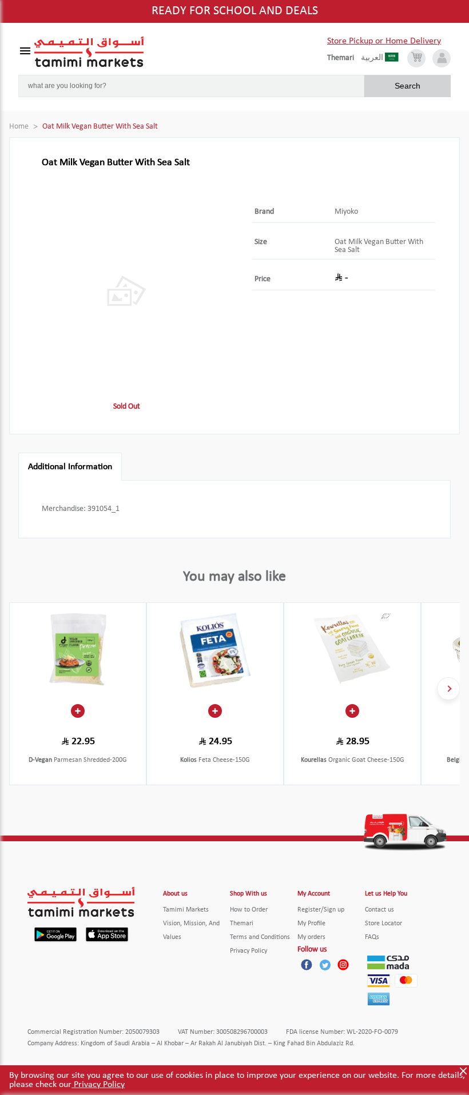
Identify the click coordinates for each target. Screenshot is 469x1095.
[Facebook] (306, 965)
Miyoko (346, 211)
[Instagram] (343, 965)
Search (407, 85)
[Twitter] (325, 965)
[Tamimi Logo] (89, 52)
